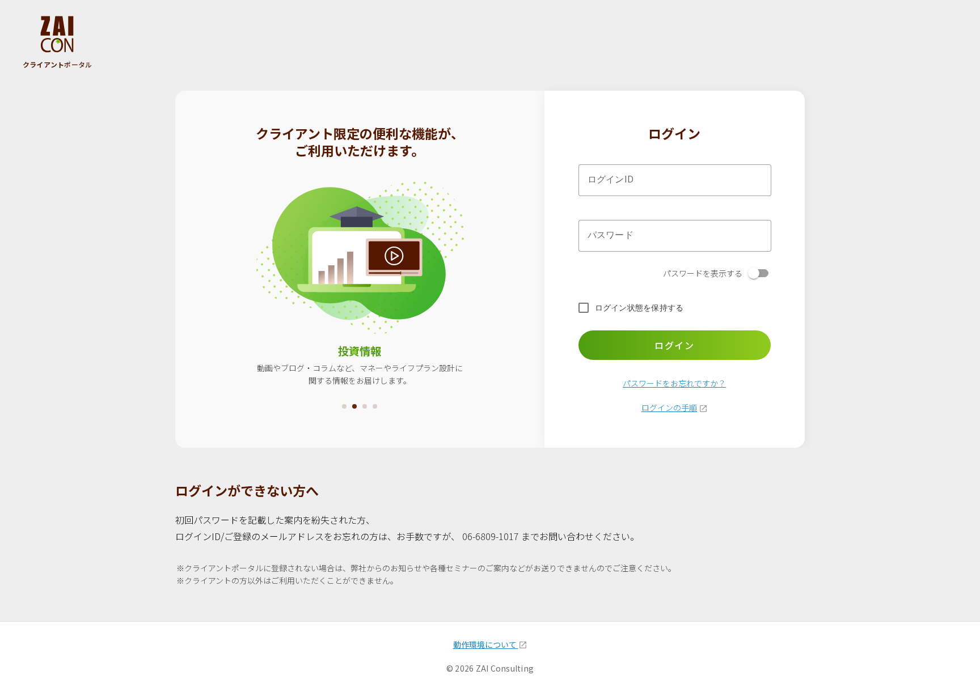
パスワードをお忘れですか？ (674, 383)
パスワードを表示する (702, 273)
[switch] (759, 273)
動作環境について (485, 644)
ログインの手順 (669, 407)
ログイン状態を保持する (639, 307)
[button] (344, 406)
